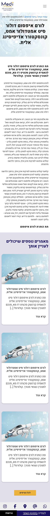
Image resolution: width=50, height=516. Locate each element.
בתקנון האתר (30, 513)
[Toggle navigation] (44, 6)
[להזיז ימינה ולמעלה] (3, 512)
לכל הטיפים (25, 492)
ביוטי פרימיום (30, 16)
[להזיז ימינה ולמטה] (3, 514)
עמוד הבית (42, 16)
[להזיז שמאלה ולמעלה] (2, 512)
